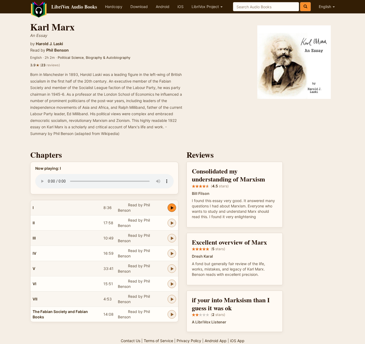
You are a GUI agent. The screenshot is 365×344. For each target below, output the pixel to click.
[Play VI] (172, 284)
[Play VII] (172, 299)
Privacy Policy (189, 340)
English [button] (325, 6)
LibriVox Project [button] (206, 6)
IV (34, 253)
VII (35, 299)
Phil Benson (57, 50)
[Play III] (172, 238)
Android (162, 6)
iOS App (237, 340)
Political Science (71, 58)
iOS (180, 6)
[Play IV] (172, 253)
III (34, 238)
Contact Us (130, 340)
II (34, 223)
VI (34, 283)
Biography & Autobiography (108, 58)
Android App (216, 340)
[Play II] (172, 223)
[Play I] (172, 207)
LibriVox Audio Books (74, 6)
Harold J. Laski (49, 43)
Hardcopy (113, 6)
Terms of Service (158, 340)
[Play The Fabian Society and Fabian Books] (172, 314)
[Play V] (172, 268)
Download (139, 6)
